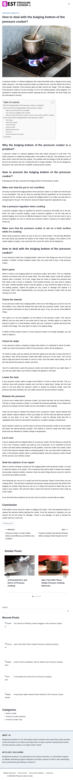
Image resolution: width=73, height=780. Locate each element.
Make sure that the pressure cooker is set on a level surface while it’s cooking (30, 115)
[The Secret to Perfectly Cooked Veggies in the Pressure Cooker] (8, 625)
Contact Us (49, 773)
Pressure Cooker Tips (10, 13)
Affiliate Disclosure (9, 773)
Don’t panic (9, 120)
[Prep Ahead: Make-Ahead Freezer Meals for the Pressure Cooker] (8, 696)
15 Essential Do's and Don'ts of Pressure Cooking (17, 583)
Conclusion (7, 137)
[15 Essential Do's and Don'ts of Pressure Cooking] (8, 678)
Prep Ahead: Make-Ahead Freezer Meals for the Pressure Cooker (38, 694)
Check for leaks (11, 125)
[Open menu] (69, 3)
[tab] (32, 596)
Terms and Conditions (36, 773)
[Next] (65, 575)
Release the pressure (12, 129)
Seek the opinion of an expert (15, 134)
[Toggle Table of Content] (52, 102)
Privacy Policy (22, 773)
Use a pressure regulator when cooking (18, 113)
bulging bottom (8, 523)
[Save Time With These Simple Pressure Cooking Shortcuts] (8, 646)
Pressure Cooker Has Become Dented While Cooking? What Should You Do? (53, 533)
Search (5, 607)
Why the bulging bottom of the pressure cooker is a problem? (23, 105)
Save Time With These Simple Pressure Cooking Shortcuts (52, 583)
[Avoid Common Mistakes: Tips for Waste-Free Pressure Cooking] (8, 664)
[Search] (68, 611)
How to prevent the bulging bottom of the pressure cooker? (22, 108)
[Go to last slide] (8, 575)
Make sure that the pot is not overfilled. (18, 110)
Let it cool (9, 132)
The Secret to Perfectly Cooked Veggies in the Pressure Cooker (38, 623)
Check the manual (11, 122)
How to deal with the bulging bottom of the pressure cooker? (23, 117)
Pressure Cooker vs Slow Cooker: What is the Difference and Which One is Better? (19, 534)
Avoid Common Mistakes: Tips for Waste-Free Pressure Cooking (38, 662)
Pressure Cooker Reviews (15, 716)
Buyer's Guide (11, 713)
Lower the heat (10, 127)
